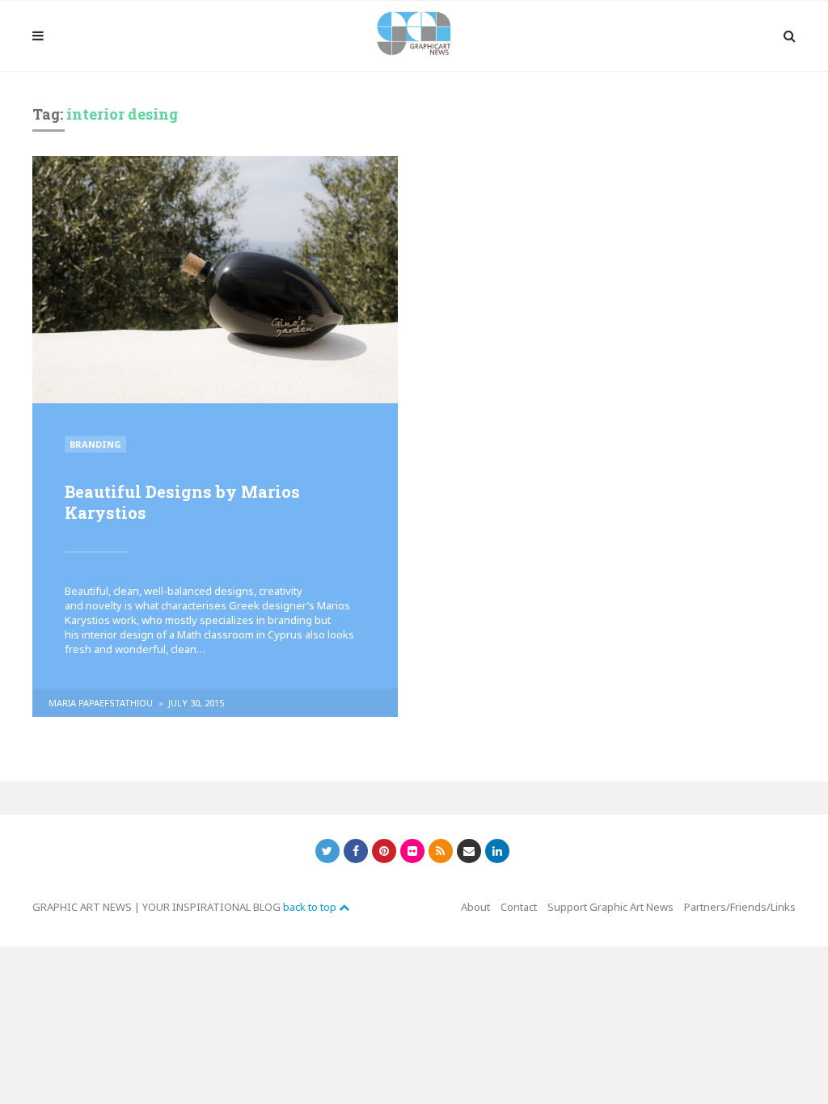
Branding (95, 444)
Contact (519, 907)
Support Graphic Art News (610, 907)
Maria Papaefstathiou (101, 703)
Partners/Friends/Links (740, 907)
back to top (311, 907)
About (475, 907)
